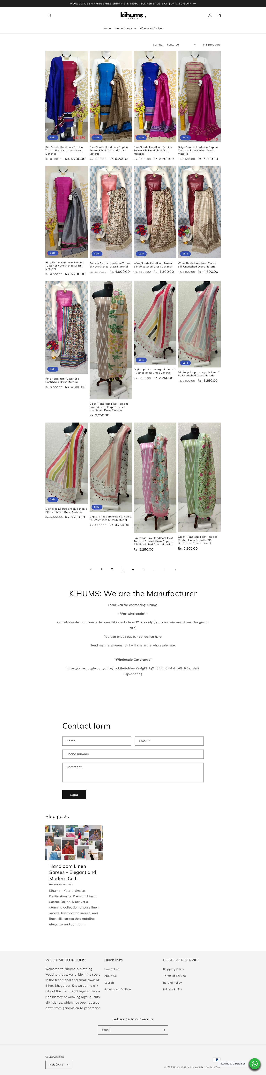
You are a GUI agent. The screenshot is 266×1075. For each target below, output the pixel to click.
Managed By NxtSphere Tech (205, 1067)
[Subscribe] (163, 1030)
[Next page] (175, 569)
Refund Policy (172, 982)
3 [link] (122, 569)
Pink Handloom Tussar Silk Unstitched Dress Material (62, 380)
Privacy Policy (172, 989)
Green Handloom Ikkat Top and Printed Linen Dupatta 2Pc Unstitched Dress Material (198, 540)
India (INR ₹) (56, 1064)
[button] (49, 15)
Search (109, 982)
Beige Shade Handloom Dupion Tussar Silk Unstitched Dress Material (198, 150)
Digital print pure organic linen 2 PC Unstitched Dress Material (154, 371)
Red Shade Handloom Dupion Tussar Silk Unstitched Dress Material (64, 150)
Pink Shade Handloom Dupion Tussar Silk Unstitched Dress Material (64, 266)
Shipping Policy (173, 969)
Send (74, 795)
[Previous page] (91, 569)
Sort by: (158, 44)
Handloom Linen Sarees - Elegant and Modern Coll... (72, 872)
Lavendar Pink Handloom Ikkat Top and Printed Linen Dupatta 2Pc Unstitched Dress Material (154, 541)
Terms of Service (174, 976)
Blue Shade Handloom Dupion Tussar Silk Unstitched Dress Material (109, 150)
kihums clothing (181, 1067)
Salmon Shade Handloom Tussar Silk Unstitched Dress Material (110, 265)
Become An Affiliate (117, 989)
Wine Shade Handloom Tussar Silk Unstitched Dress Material (153, 265)
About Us (110, 976)
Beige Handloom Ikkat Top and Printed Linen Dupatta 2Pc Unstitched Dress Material (109, 407)
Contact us (111, 969)
